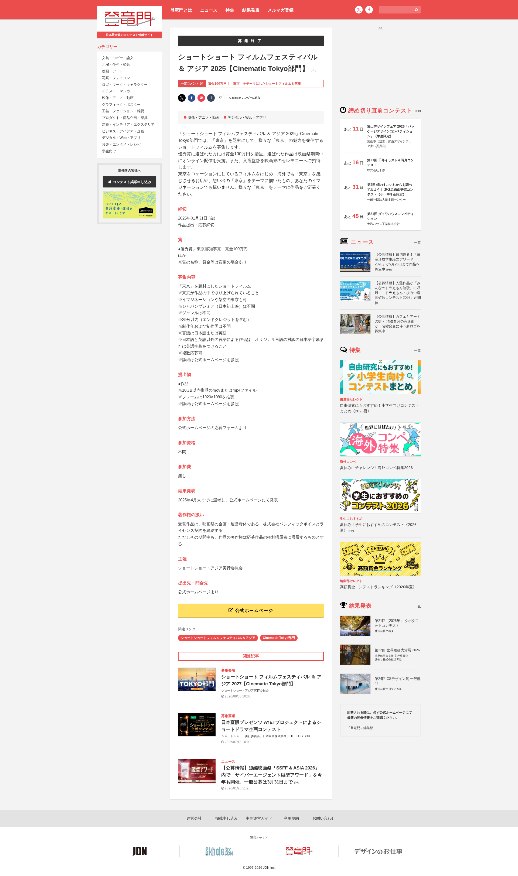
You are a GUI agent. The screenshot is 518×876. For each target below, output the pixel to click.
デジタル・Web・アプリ (121, 138)
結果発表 (251, 10)
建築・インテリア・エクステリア (128, 125)
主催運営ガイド (259, 818)
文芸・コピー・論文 (118, 58)
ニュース (208, 10)
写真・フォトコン (116, 78)
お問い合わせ (323, 818)
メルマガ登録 (281, 10)
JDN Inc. (269, 868)
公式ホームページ (253, 610)
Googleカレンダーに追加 (244, 97)
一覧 (417, 243)
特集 (230, 10)
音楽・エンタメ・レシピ (121, 145)
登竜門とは (181, 10)
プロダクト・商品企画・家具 (125, 118)
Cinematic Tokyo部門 (279, 638)
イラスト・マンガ (116, 91)
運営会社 (194, 818)
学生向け (109, 151)
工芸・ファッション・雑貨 (123, 111)
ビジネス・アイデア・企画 (123, 131)
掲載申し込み (226, 818)
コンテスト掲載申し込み (132, 182)
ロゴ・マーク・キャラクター (125, 85)
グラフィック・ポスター (121, 105)
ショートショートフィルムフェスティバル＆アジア (218, 638)
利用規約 (291, 818)
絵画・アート (112, 71)
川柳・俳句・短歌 (116, 65)
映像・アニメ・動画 (118, 98)
